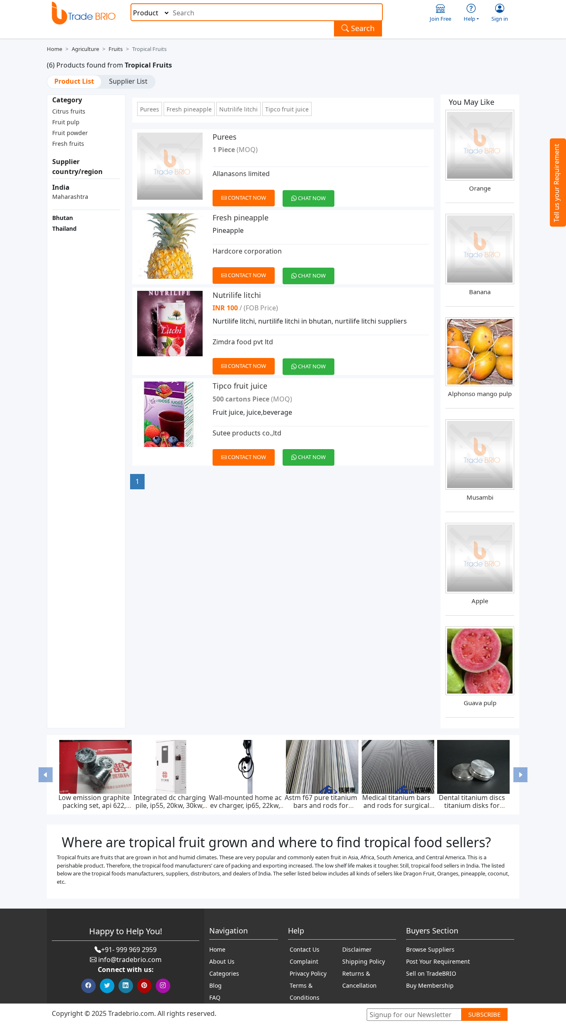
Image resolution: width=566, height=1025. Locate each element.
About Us (222, 961)
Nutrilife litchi (238, 109)
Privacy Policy (308, 973)
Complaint (304, 961)
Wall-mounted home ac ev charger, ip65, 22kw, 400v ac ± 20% (245, 805)
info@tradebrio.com (130, 959)
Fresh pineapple (189, 109)
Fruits (116, 49)
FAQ (214, 997)
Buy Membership (430, 985)
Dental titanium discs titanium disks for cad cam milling (472, 805)
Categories (224, 973)
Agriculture (85, 49)
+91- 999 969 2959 (129, 949)
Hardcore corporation (247, 251)
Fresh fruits (68, 143)
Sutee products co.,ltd (247, 433)
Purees (149, 109)
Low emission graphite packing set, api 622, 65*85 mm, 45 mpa (94, 805)
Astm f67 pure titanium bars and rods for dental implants (321, 805)
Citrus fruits (68, 111)
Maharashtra (70, 197)
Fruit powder (70, 133)
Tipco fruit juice (287, 109)
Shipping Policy (363, 961)
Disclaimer (357, 949)
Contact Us (304, 949)
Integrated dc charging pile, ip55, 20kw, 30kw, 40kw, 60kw (169, 805)
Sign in (499, 18)
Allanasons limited (241, 173)
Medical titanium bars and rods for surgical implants (396, 805)
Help (469, 18)
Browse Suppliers (430, 949)
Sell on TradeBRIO (431, 973)
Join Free (440, 18)
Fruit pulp (66, 122)
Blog (215, 985)
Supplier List (128, 81)
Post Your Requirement (438, 961)
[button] (45, 774)
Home (54, 49)
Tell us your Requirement (556, 183)
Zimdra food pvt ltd (243, 341)
